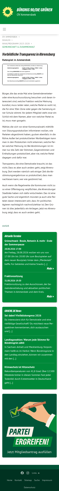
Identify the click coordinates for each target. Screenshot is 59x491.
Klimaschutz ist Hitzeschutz (20, 367)
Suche (37, 480)
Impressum (47, 480)
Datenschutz (29, 487)
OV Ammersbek (10, 36)
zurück (5, 225)
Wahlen (6, 40)
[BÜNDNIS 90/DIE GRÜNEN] (7, 12)
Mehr (49, 268)
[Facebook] (22, 473)
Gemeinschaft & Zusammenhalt (18, 47)
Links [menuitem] (34, 473)
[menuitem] (9, 480)
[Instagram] (28, 473)
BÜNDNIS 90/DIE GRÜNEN (34, 10)
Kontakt (18, 480)
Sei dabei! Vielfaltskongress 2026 (23, 315)
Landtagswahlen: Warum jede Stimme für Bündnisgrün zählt (27, 341)
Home (9, 480)
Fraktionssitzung (14, 276)
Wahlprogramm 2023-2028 (16, 43)
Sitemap (28, 480)
